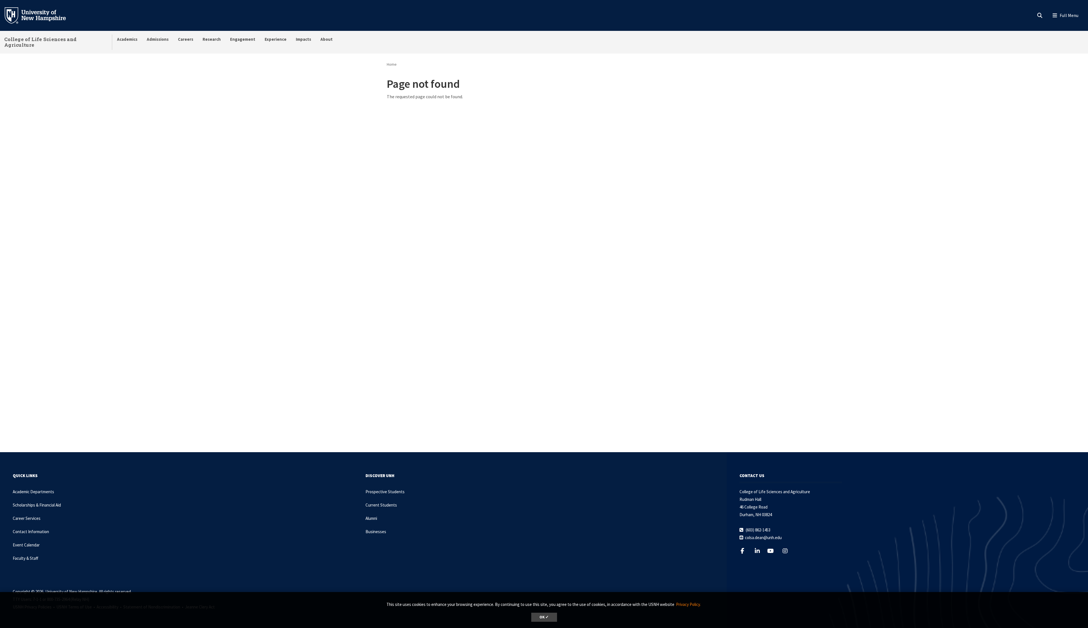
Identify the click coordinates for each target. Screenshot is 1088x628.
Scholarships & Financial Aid (37, 505)
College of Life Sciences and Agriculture (40, 42)
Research (212, 39)
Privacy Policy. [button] (688, 604)
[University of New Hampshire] (39, 15)
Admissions (158, 39)
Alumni (371, 518)
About (326, 39)
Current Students (381, 505)
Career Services (27, 518)
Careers (185, 39)
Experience (275, 39)
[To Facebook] (746, 550)
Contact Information (31, 531)
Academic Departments (33, 491)
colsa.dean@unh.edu (763, 537)
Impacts (303, 39)
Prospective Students (385, 491)
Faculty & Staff (25, 558)
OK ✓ (544, 617)
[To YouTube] (773, 550)
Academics (127, 39)
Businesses (376, 531)
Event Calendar (26, 545)
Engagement (242, 39)
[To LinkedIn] (761, 550)
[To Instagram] (788, 550)
